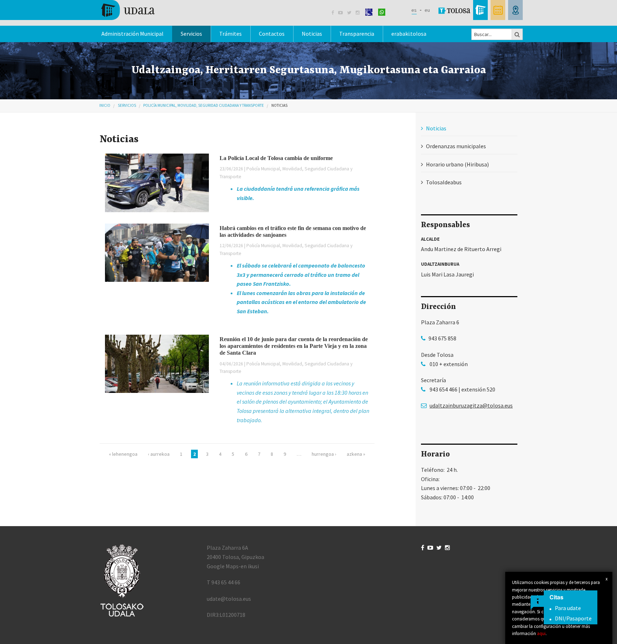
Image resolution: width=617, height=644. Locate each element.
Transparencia (356, 33)
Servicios (127, 105)
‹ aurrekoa (159, 454)
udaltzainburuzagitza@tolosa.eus (471, 405)
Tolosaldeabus (444, 182)
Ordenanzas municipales (456, 146)
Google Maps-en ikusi (233, 566)
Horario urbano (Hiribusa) (457, 164)
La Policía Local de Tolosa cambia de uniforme (276, 158)
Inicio (104, 105)
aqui (541, 633)
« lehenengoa (123, 454)
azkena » (356, 454)
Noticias (312, 33)
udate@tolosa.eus (229, 598)
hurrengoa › (324, 454)
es (414, 10)
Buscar (517, 34)
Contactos (272, 33)
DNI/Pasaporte (573, 618)
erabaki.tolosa (408, 33)
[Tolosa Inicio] (127, 9)
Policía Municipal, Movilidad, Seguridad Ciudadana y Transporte (203, 105)
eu (427, 10)
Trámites (230, 33)
